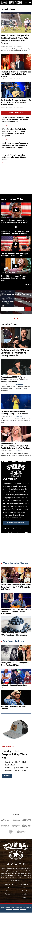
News (7, 888)
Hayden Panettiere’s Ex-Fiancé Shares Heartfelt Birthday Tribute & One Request (16, 74)
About (24, 888)
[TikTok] (9, 528)
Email (3, 305)
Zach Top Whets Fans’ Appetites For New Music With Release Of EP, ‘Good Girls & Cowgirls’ (15, 145)
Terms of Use (23, 909)
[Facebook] (5, 528)
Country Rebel (7, 884)
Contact (24, 891)
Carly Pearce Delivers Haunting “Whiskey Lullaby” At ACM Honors (14, 412)
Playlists (7, 894)
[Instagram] (16, 528)
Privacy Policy (16, 909)
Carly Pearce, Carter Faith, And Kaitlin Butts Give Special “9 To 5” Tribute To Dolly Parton (16, 587)
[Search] (26, 3)
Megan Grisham (19, 107)
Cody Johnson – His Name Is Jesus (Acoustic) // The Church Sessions (15, 232)
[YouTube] (13, 528)
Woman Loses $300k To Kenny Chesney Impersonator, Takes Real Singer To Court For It (14, 379)
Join (28, 309)
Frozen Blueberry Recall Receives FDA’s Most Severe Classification (14, 634)
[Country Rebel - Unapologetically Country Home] (11, 3)
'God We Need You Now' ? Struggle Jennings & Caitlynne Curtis (14, 255)
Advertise (24, 894)
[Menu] (30, 3)
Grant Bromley (19, 46)
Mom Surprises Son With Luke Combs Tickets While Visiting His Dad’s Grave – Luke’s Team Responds (15, 132)
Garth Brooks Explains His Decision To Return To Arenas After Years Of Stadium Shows (16, 102)
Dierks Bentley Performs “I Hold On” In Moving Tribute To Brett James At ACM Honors (16, 611)
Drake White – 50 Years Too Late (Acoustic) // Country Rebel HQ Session (13, 278)
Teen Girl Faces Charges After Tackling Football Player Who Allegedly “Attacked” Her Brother (15, 39)
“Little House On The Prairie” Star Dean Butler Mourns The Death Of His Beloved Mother (15, 119)
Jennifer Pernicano (20, 79)
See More (28, 284)
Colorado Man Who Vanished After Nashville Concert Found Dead (14, 157)
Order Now (6, 775)
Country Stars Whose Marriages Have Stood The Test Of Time (15, 664)
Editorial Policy (9, 909)
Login (24, 897)
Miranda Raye (19, 450)
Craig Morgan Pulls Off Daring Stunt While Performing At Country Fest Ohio (15, 353)
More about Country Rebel (16, 523)
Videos (7, 891)
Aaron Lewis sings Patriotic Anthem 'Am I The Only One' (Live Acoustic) (15, 221)
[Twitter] (20, 528)
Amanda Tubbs (19, 416)
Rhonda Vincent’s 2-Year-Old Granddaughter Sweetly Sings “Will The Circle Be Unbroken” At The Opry (15, 446)
